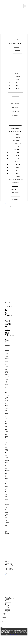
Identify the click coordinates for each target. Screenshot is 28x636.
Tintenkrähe (15, 39)
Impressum (15, 96)
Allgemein (16, 47)
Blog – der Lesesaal (15, 43)
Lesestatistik (15, 111)
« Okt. (6, 573)
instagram (4, 618)
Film (18, 152)
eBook (17, 82)
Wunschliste (15, 103)
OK (1, 627)
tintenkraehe (7, 533)
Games (17, 67)
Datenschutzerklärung (15, 92)
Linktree (15, 115)
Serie (18, 70)
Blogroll (15, 99)
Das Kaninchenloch (15, 36)
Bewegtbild (17, 149)
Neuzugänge (18, 56)
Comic (17, 79)
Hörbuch (18, 85)
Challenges (15, 107)
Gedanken (17, 50)
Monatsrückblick (17, 53)
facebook (4, 617)
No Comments (7, 344)
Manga (18, 88)
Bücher (16, 73)
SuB (18, 146)
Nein (12, 634)
